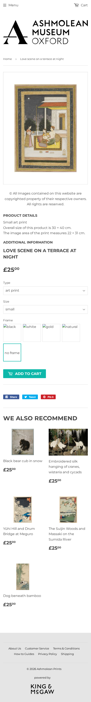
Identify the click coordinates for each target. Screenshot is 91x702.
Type (6, 283)
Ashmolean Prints (49, 669)
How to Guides (24, 654)
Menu (13, 5)
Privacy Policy (47, 654)
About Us (14, 648)
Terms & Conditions (66, 648)
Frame (8, 320)
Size (6, 301)
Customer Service (37, 648)
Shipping (67, 654)
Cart (84, 5)
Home (7, 59)
